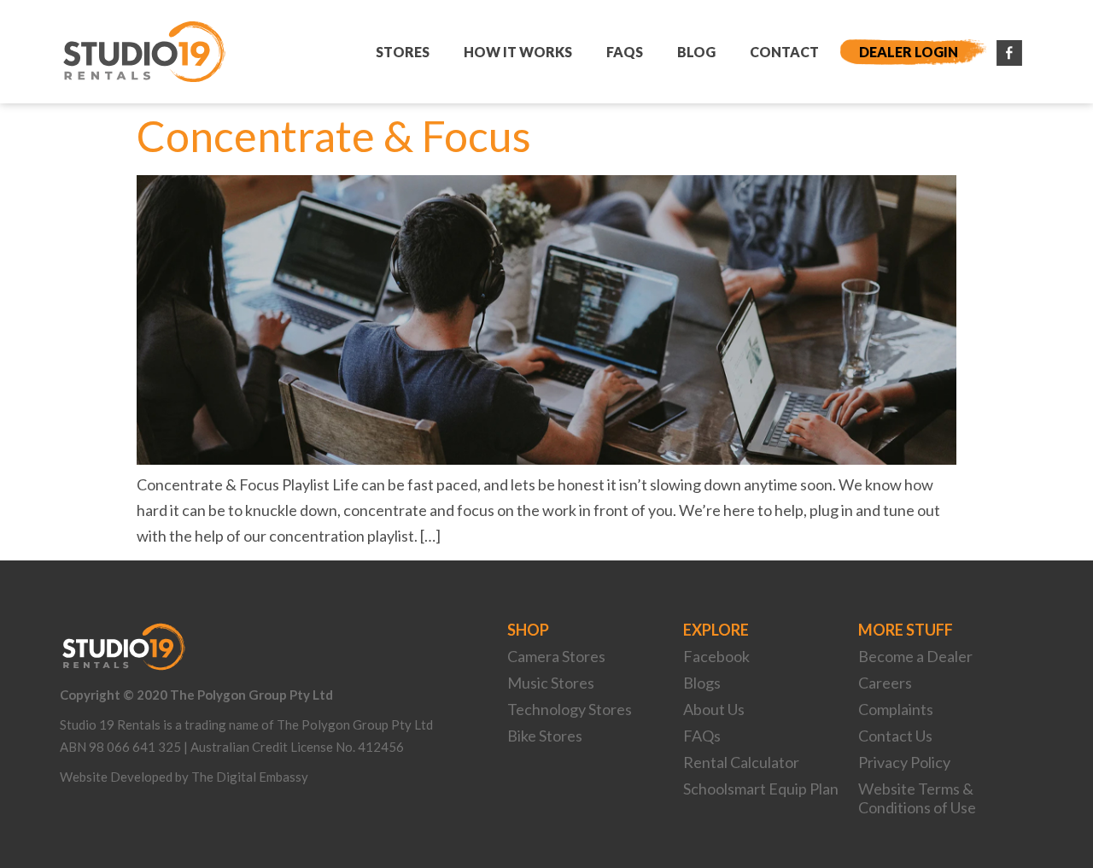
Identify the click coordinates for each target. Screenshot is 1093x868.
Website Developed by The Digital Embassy (184, 776)
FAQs (624, 52)
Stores (403, 52)
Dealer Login (908, 52)
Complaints (895, 709)
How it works (518, 52)
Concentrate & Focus (334, 135)
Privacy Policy (904, 762)
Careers (885, 682)
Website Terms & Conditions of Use (917, 798)
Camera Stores (556, 656)
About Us (714, 709)
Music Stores (550, 682)
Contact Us (895, 735)
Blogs (702, 682)
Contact (784, 52)
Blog (696, 52)
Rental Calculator (741, 762)
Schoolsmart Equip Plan (761, 788)
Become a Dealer (915, 656)
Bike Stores (544, 735)
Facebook (716, 656)
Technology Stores (569, 709)
